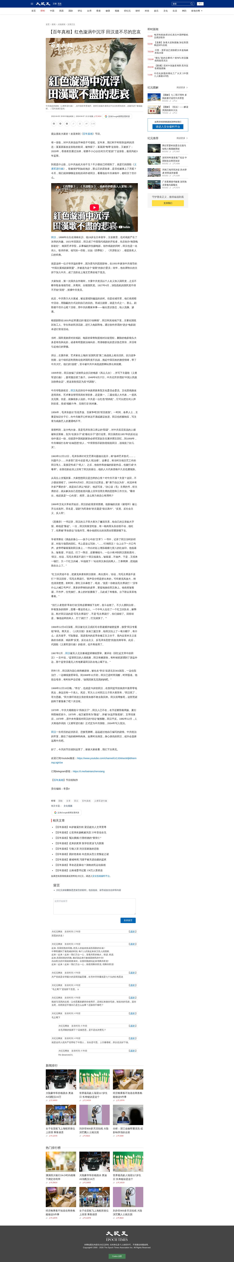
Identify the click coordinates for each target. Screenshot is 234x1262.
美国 (61, 11)
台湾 (89, 11)
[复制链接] (73, 123)
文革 (68, 801)
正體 (55, 4)
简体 (59, 3)
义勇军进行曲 (100, 801)
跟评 (132, 931)
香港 (98, 11)
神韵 (184, 11)
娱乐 (156, 11)
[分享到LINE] (60, 124)
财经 (138, 11)
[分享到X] (67, 124)
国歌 (60, 801)
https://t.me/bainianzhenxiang (89, 771)
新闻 (54, 24)
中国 (52, 11)
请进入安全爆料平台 (168, 126)
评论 (80, 11)
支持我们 (168, 203)
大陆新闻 (61, 24)
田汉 (53, 237)
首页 (33, 11)
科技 (147, 11)
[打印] (80, 124)
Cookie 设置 (117, 1256)
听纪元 (127, 11)
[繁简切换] (93, 124)
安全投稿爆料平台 (101, 876)
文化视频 (68, 806)
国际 (71, 11)
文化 (165, 11)
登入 (200, 4)
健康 (108, 11)
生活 (175, 11)
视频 (117, 11)
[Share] (47, 1100)
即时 (43, 11)
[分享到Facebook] (54, 124)
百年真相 (88, 133)
